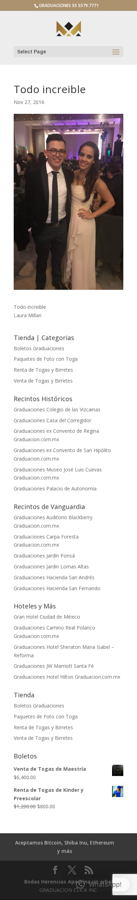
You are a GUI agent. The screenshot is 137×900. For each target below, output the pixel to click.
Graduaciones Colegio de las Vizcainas (57, 409)
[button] (99, 885)
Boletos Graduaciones (39, 348)
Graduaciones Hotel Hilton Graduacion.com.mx (67, 676)
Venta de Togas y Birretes (43, 380)
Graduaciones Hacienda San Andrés (54, 577)
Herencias (53, 881)
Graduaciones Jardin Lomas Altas (51, 566)
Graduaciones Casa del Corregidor (52, 420)
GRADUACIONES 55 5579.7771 (69, 5)
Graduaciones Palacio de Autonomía (55, 488)
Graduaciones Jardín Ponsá (44, 555)
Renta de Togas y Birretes (43, 369)
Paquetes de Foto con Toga (46, 359)
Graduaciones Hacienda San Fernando (57, 588)
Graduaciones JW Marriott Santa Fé (54, 666)
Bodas (32, 881)
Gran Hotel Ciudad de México (47, 616)
